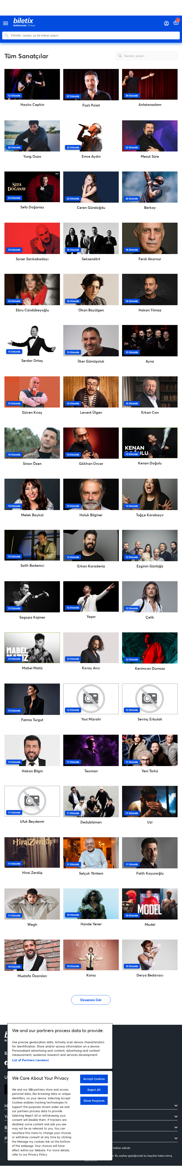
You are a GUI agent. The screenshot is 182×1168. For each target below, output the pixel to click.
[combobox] (94, 35)
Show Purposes (94, 1101)
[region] (60, 1092)
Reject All (94, 1090)
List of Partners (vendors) (30, 1060)
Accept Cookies (94, 1079)
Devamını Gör (91, 1000)
